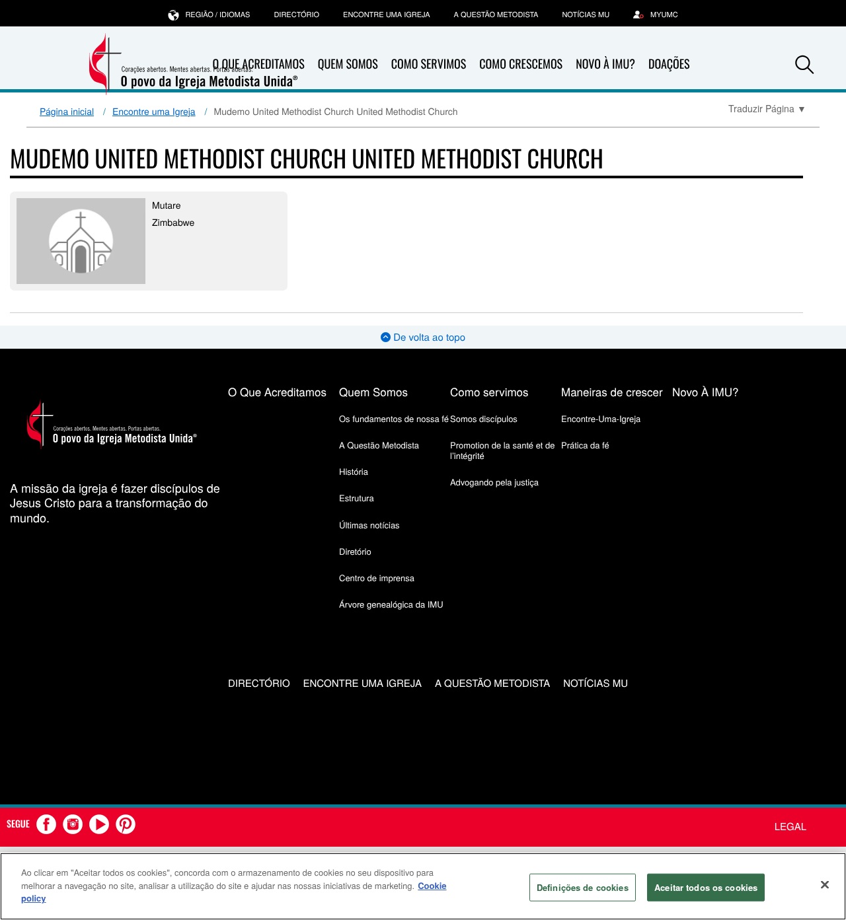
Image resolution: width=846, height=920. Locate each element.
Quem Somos (348, 64)
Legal (790, 826)
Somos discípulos (484, 418)
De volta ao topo (428, 337)
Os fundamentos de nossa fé (394, 418)
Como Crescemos (520, 64)
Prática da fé (585, 445)
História (353, 471)
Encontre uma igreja (386, 14)
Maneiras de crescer (612, 391)
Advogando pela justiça (494, 482)
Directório (296, 14)
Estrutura (356, 497)
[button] (804, 64)
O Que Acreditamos (277, 391)
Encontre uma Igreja (154, 111)
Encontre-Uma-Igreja (600, 418)
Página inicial (67, 111)
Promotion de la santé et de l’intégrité (502, 450)
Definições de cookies (583, 887)
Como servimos (489, 391)
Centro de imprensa (376, 577)
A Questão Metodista (496, 14)
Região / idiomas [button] (217, 14)
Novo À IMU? (605, 64)
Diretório (355, 551)
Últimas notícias (369, 524)
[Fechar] (824, 885)
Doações (669, 64)
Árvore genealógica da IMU (391, 604)
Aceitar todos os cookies (705, 887)
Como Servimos (428, 64)
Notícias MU (585, 14)
